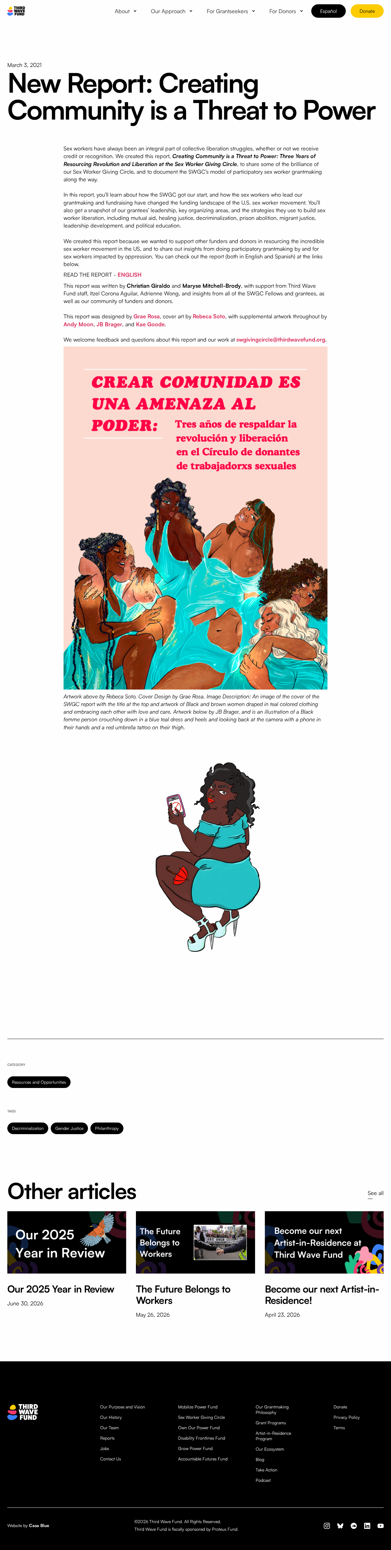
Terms (339, 1427)
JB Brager (109, 324)
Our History (111, 1417)
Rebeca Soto (209, 316)
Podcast (263, 1480)
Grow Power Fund (195, 1448)
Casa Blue (39, 1525)
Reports (107, 1438)
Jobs (104, 1448)
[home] (16, 11)
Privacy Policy (347, 1417)
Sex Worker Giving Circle (201, 1417)
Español (328, 11)
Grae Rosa (146, 316)
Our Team (109, 1427)
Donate (367, 11)
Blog (260, 1459)
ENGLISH (129, 274)
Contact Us (110, 1458)
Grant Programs (271, 1422)
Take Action (266, 1469)
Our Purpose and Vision (122, 1406)
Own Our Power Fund (199, 1427)
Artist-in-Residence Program (273, 1435)
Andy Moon (78, 324)
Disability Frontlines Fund (201, 1438)
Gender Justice (69, 1128)
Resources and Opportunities (39, 1082)
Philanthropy (107, 1128)
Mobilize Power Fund (197, 1406)
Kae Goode (150, 324)
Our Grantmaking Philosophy (272, 1409)
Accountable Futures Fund (203, 1458)
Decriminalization (28, 1128)
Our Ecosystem (270, 1449)
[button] (127, 11)
